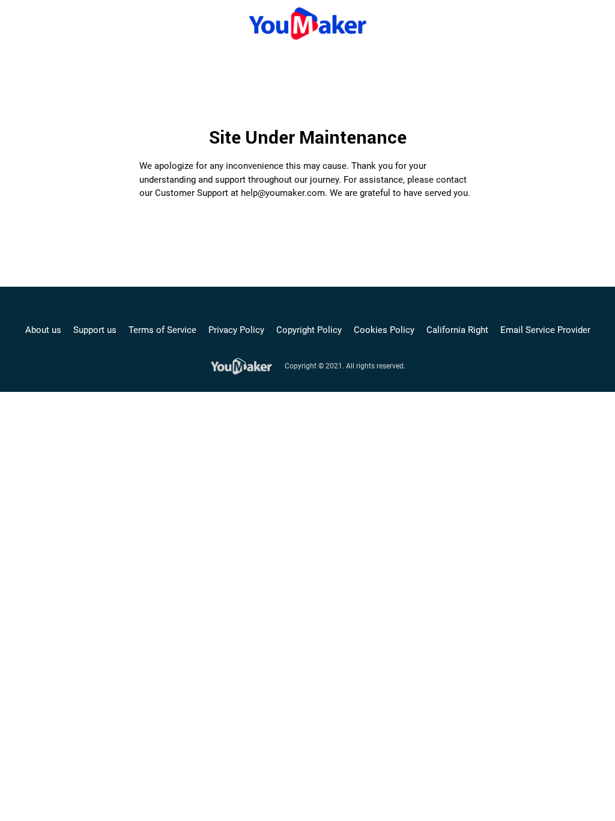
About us (43, 330)
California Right (457, 330)
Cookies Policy (384, 330)
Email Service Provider (545, 330)
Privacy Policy (236, 330)
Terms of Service (162, 330)
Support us (95, 330)
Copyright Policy (309, 330)
